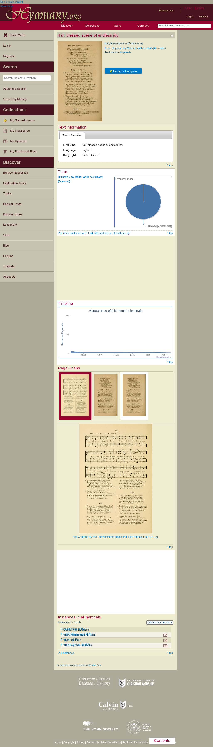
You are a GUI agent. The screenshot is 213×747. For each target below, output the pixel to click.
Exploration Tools (14, 183)
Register (203, 16)
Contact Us (93, 742)
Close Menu (17, 35)
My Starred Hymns (22, 120)
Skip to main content (11, 2)
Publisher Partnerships (135, 742)
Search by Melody (15, 99)
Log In (7, 45)
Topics (7, 193)
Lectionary (10, 224)
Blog (6, 245)
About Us (9, 276)
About (58, 742)
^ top (170, 165)
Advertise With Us (111, 742)
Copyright (68, 742)
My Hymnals (18, 141)
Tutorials (8, 266)
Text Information (72, 135)
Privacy (80, 742)
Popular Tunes (12, 214)
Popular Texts (12, 204)
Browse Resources (15, 172)
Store (117, 25)
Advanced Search (14, 88)
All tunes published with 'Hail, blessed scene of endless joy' (94, 233)
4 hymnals (125, 52)
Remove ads (166, 10)
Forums (8, 256)
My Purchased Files (23, 151)
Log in (189, 16)
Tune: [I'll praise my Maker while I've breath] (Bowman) (135, 48)
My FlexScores (20, 130)
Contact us (95, 665)
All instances (66, 652)
